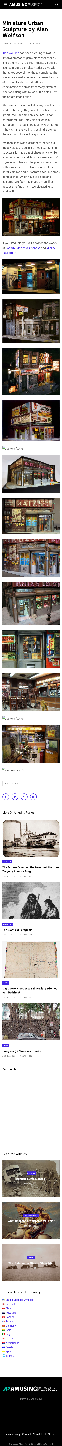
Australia (11, 1312)
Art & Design (11, 783)
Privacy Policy (12, 1434)
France (9, 1321)
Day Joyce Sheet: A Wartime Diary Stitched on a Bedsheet (29, 990)
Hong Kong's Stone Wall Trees (21, 1051)
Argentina (8, 924)
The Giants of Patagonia (17, 930)
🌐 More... (8, 1355)
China (5, 983)
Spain (9, 1351)
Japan (9, 1338)
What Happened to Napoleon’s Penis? (31, 1221)
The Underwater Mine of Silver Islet (31, 1263)
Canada (31, 1258)
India (8, 1329)
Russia (9, 1347)
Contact (26, 1434)
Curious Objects (31, 1215)
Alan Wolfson (10, 53)
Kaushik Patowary (13, 43)
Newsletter (39, 1434)
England (31, 1173)
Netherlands (12, 1343)
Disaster (7, 862)
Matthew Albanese (28, 248)
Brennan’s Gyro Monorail (31, 1179)
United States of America (20, 1299)
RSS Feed (52, 1434)
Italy (8, 1334)
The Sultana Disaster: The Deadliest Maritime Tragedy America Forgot (30, 869)
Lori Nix (10, 248)
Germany (11, 1325)
